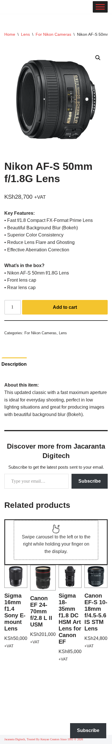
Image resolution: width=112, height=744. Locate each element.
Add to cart (65, 307)
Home (9, 34)
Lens (25, 34)
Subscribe (89, 481)
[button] (98, 58)
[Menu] (100, 6)
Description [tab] (14, 364)
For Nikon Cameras (53, 34)
